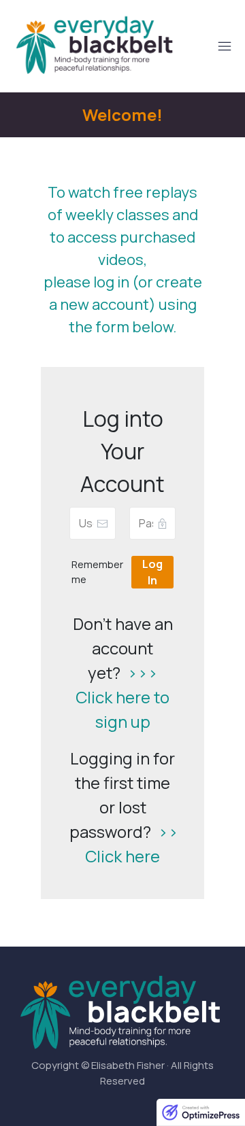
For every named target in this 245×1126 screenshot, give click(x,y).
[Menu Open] (209, 46)
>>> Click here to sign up (122, 697)
